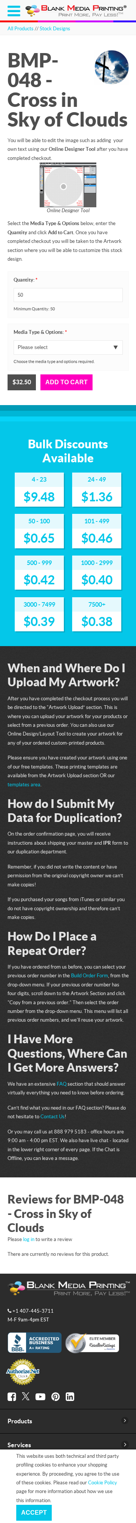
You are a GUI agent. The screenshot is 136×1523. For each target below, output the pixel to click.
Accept (34, 1512)
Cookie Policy (102, 1482)
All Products (21, 28)
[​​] (12, 1397)
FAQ (61, 1084)
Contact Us (52, 1116)
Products (20, 1421)
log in (28, 1239)
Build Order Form (89, 975)
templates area (24, 784)
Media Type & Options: (40, 332)
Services (19, 1445)
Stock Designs (55, 28)
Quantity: (25, 279)
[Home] (77, 16)
